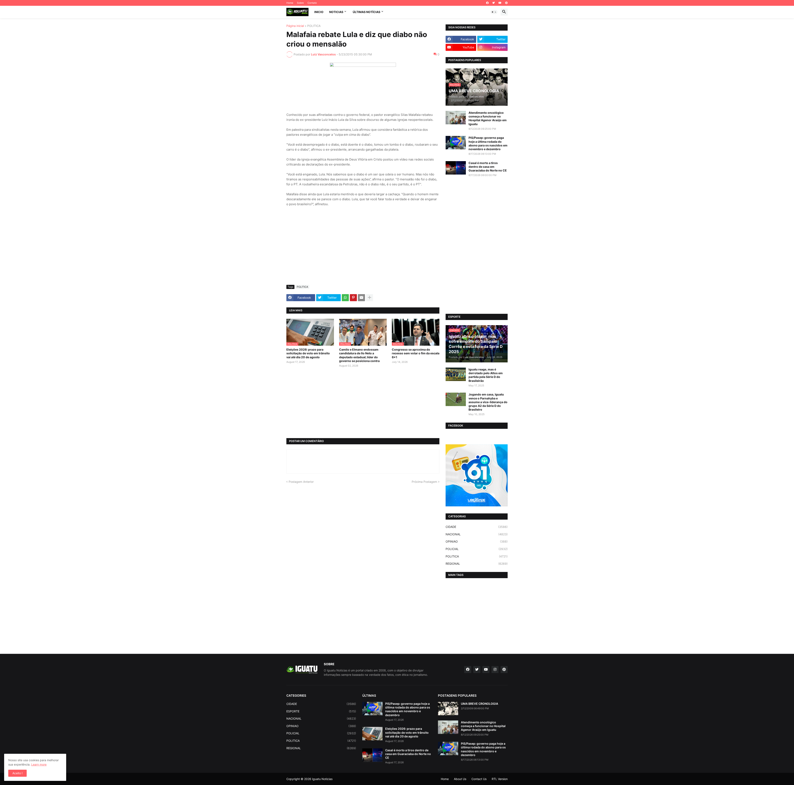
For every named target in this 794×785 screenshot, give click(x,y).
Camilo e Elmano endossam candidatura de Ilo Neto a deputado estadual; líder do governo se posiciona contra (359, 355)
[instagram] (495, 669)
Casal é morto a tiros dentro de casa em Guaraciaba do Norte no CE (488, 166)
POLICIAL (477, 549)
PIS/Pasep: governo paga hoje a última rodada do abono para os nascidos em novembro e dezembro (488, 143)
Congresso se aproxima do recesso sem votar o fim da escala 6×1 (415, 353)
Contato (312, 2)
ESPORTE (321, 711)
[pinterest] (506, 3)
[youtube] (500, 3)
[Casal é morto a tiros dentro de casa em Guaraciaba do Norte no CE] (456, 168)
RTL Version (500, 779)
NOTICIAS (336, 12)
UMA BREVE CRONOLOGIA (479, 703)
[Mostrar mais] (369, 297)
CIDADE (477, 527)
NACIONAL (477, 534)
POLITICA (313, 26)
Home (289, 2)
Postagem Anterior (301, 481)
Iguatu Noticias (322, 779)
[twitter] (493, 3)
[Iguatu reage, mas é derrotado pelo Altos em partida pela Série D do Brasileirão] (456, 374)
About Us (460, 779)
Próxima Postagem (424, 481)
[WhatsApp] (345, 297)
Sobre (300, 2)
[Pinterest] (353, 297)
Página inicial (295, 26)
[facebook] (487, 3)
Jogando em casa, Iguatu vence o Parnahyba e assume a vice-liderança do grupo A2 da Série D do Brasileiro (488, 402)
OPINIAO (477, 541)
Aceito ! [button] (17, 773)
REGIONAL (477, 563)
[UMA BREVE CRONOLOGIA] (448, 708)
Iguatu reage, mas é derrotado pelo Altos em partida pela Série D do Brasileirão (486, 375)
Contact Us (479, 779)
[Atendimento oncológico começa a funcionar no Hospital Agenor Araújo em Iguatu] (456, 117)
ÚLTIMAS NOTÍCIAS (366, 12)
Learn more (39, 764)
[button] (493, 12)
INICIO (318, 12)
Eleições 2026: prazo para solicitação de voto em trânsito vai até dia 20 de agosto (308, 353)
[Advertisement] (362, 251)
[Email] (361, 297)
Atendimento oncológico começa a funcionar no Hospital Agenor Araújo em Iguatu (488, 118)
